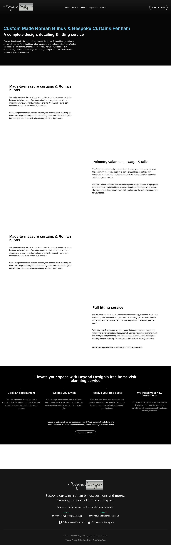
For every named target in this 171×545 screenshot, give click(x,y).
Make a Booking (158, 7)
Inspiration (93, 7)
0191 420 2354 (75, 515)
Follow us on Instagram (102, 521)
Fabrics (83, 7)
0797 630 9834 (59, 515)
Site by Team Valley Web (96, 540)
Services (75, 7)
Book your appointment (102, 347)
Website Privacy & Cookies (75, 540)
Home (66, 7)
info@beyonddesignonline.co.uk (104, 515)
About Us (103, 7)
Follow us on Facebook (73, 521)
